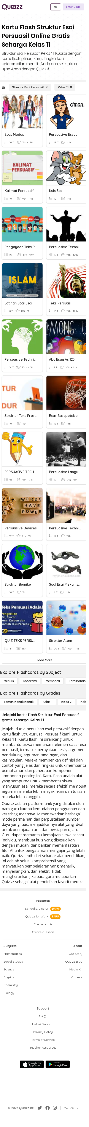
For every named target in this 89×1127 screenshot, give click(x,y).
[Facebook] (47, 1107)
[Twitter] (40, 1107)
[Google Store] (58, 1064)
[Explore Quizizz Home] (12, 7)
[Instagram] (55, 1107)
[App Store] (32, 1064)
